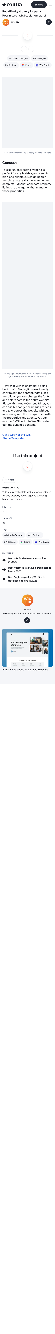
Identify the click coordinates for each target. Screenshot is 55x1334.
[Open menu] (51, 5)
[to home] (12, 4)
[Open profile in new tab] (5, 22)
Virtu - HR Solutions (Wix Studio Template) (25, 669)
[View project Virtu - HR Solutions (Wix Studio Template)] (27, 648)
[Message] (49, 22)
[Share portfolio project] (31, 49)
